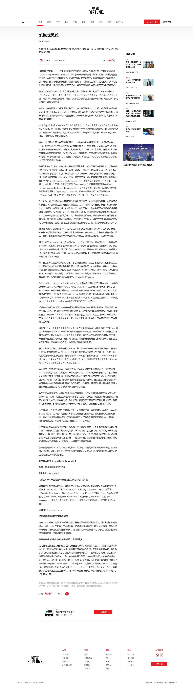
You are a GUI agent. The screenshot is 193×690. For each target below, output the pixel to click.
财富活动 (109, 654)
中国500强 (65, 658)
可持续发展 (88, 658)
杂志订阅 (130, 654)
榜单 (58, 22)
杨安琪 (41, 41)
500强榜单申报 (67, 665)
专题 (109, 22)
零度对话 (87, 661)
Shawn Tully (129, 87)
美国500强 (65, 661)
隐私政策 (130, 661)
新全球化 (87, 665)
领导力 (128, 77)
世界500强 (65, 654)
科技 (75, 22)
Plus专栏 (87, 669)
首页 (40, 22)
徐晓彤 (128, 137)
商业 (66, 22)
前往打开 (103, 612)
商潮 (83, 22)
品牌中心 (119, 22)
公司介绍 (130, 658)
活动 (100, 22)
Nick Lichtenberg (130, 103)
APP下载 (153, 22)
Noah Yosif (129, 121)
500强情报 (167, 22)
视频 (92, 22)
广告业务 (130, 665)
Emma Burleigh (130, 72)
